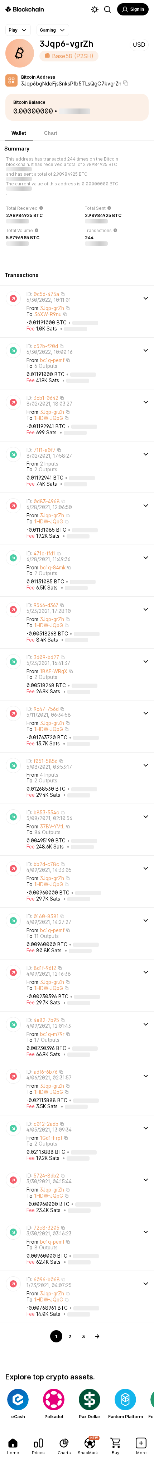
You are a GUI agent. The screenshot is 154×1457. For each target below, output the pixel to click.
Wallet (18, 133)
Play (13, 30)
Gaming (48, 30)
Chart (50, 133)
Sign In (137, 9)
